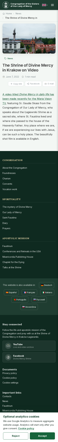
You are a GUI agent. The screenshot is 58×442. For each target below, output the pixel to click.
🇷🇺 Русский (39, 299)
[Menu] (52, 5)
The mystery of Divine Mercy (17, 207)
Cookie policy (9, 377)
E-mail (51, 84)
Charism (6, 178)
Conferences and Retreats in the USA (21, 251)
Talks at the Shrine (11, 267)
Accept (42, 435)
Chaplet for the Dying (13, 262)
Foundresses (9, 173)
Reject (15, 435)
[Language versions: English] (45, 5)
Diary (5, 223)
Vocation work (9, 189)
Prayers (6, 228)
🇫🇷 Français (29, 292)
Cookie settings (10, 382)
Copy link (17, 84)
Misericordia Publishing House (17, 256)
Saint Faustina (9, 217)
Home (9, 13)
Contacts (6, 396)
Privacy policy (9, 373)
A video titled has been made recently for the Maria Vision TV (28, 99)
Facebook (35, 84)
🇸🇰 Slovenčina (29, 307)
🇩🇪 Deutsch (46, 285)
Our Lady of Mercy (12, 212)
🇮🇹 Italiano (47, 292)
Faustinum (7, 246)
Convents (7, 183)
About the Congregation (14, 167)
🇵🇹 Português (19, 299)
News (18, 13)
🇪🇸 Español (11, 292)
